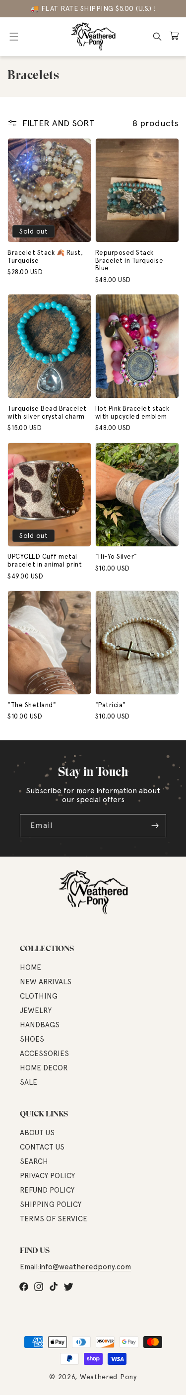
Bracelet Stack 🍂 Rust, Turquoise (45, 256)
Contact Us (42, 1147)
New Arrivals (45, 981)
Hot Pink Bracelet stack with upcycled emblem (132, 412)
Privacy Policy (47, 1175)
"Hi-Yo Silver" (116, 556)
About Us (37, 1132)
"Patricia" (110, 705)
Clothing (39, 996)
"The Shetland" (31, 705)
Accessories (44, 1053)
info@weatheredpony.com (85, 1266)
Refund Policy (47, 1190)
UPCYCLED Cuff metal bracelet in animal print (44, 560)
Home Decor (44, 1067)
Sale (28, 1082)
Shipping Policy (50, 1204)
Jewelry (36, 1010)
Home (30, 967)
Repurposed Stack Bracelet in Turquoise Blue (129, 260)
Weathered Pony (108, 1377)
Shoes (32, 1039)
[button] (13, 36)
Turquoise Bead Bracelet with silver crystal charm (47, 412)
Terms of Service (53, 1218)
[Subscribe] (155, 825)
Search (34, 1161)
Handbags (40, 1024)
